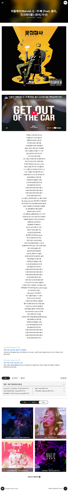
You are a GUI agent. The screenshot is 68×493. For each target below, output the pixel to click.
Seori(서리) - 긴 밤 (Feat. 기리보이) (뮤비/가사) (16, 388)
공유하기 (34, 402)
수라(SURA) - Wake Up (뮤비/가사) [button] (50, 456)
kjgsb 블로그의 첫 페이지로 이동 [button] (34, 3)
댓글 (25, 402)
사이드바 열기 (2, 3)
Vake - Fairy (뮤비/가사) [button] (50, 423)
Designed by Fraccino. (58, 488)
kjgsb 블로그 (2, 488)
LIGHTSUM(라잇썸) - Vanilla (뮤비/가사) (14, 391)
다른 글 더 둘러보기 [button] (33, 477)
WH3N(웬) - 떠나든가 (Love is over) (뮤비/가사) (16, 393)
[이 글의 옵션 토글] (8, 378)
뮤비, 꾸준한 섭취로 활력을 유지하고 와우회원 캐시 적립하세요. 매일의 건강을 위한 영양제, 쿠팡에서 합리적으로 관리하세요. (32, 366)
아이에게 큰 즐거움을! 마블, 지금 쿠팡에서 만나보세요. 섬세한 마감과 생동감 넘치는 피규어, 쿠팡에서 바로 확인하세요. (33, 353)
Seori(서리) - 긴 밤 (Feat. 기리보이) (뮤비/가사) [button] (17, 423)
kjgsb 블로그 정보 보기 (65, 3)
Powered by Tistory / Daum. (11, 488)
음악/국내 (39, 17)
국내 (9, 384)
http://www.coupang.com (10, 347)
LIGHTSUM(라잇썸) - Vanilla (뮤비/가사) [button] (17, 456)
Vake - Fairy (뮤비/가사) (41, 388)
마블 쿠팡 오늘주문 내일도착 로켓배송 (15, 350)
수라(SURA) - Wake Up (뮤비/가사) (44, 391)
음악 (5, 384)
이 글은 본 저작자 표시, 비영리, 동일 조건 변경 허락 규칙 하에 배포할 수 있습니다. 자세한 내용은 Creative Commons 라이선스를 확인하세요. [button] (63, 378)
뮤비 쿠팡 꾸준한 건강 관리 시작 (13, 363)
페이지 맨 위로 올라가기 (65, 488)
